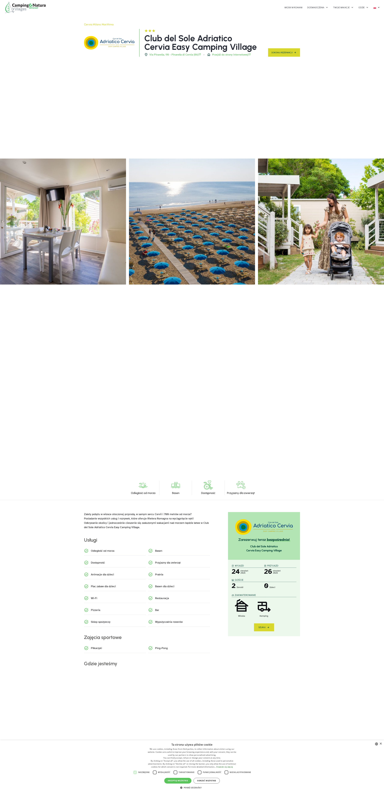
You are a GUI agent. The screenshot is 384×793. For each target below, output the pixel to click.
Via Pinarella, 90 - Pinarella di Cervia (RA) (173, 54)
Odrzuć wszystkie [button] (206, 780)
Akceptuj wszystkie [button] (178, 780)
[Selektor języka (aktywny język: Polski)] (377, 7)
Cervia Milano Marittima (99, 24)
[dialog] (192, 766)
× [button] (381, 744)
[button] (191, 787)
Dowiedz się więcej (224, 767)
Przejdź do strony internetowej (230, 54)
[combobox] (376, 743)
